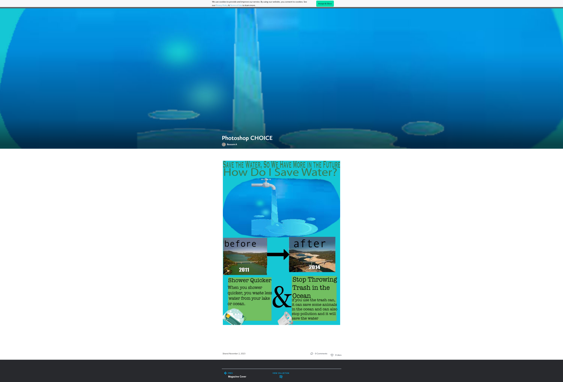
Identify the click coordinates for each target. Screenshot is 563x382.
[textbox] (281, 246)
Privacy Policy (222, 5)
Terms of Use (236, 5)
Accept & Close (325, 4)
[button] (312, 353)
